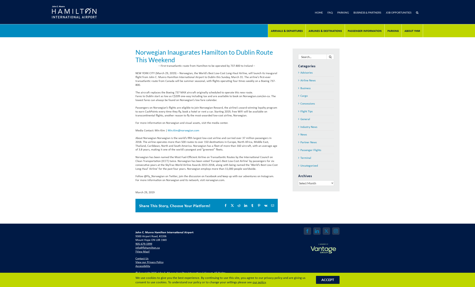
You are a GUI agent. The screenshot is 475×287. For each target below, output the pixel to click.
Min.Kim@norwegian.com (183, 130)
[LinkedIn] (317, 231)
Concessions (307, 103)
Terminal (305, 158)
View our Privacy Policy (149, 262)
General (305, 119)
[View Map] (142, 251)
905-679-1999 (143, 244)
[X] (326, 231)
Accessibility (142, 266)
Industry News (308, 127)
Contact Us (141, 258)
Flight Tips (306, 111)
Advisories (306, 72)
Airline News (308, 80)
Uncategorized (309, 165)
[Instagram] (336, 231)
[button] (417, 12)
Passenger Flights (310, 150)
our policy (259, 282)
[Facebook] (307, 231)
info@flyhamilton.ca (147, 247)
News (303, 134)
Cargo (304, 96)
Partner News (308, 142)
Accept (327, 280)
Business (305, 88)
